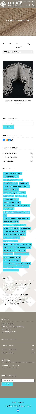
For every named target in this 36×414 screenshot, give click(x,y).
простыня (27, 263)
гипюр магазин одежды (11, 199)
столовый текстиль (22, 267)
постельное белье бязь (21, 254)
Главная (6, 44)
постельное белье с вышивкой (13, 263)
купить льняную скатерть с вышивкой (14, 225)
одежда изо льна (20, 251)
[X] (12, 140)
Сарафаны (7, 189)
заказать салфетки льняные (12, 202)
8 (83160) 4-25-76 (7, 326)
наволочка (12, 247)
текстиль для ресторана (11, 270)
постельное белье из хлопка (12, 260)
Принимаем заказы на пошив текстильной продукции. (14, 294)
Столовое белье (9, 161)
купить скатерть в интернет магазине (14, 234)
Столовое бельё (8, 196)
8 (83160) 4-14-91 (7, 324)
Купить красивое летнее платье (13, 180)
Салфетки (26, 186)
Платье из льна (24, 183)
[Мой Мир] (9, 140)
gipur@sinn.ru (5, 329)
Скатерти (15, 189)
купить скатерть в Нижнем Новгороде (15, 231)
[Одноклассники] (7, 140)
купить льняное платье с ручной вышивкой (16, 218)
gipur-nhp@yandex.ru (29, 1)
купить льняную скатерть (11, 222)
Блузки (6, 173)
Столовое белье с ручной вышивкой (14, 193)
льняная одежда (26, 244)
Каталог (12, 44)
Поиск (8, 127)
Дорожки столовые (16, 173)
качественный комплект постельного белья (16, 212)
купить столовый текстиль (11, 244)
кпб (5, 215)
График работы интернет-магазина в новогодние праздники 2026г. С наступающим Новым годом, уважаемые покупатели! (17, 301)
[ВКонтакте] (4, 140)
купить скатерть (25, 228)
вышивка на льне (21, 196)
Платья (6, 186)
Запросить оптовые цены (10, 368)
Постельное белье (10, 157)
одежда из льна (8, 251)
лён (5, 247)
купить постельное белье (11, 228)
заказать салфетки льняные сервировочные (16, 205)
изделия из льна (9, 209)
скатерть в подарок (9, 267)
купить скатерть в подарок (11, 238)
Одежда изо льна (10, 153)
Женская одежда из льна (11, 177)
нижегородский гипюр (23, 247)
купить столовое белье (10, 241)
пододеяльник (8, 254)
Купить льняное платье (10, 183)
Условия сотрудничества (10, 365)
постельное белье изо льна (12, 257)
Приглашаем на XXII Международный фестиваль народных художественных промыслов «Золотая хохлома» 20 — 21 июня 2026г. (17, 287)
